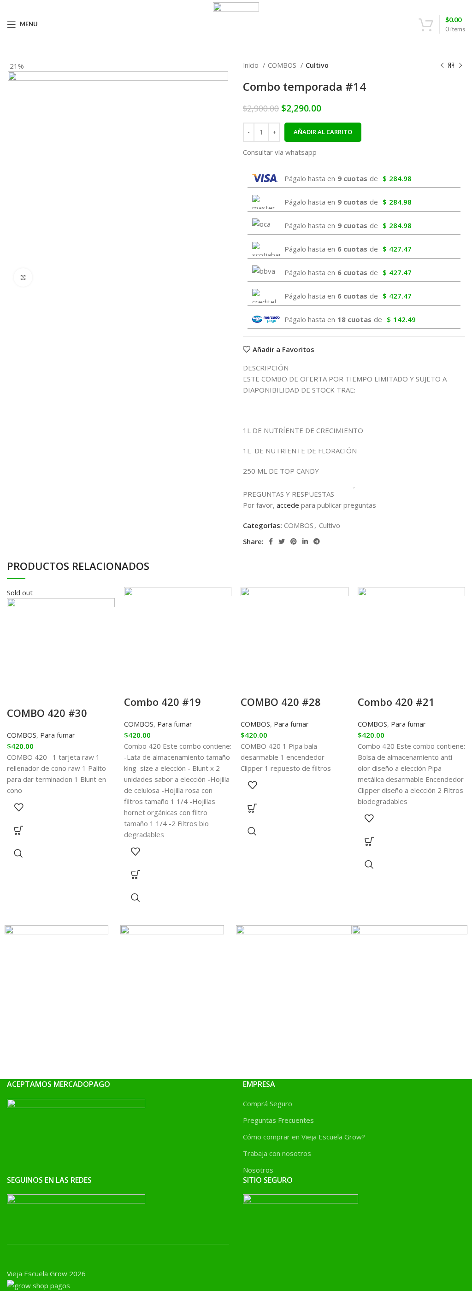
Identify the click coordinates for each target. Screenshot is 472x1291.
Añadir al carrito (323, 132)
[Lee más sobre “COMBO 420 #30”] (18, 830)
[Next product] (460, 65)
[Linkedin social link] (305, 541)
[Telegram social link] (317, 541)
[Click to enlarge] (23, 277)
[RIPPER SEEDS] (409, 998)
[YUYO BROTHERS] (56, 975)
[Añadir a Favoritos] (18, 807)
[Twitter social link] (282, 541)
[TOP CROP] (294, 961)
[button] (135, 874)
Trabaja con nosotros (277, 1153)
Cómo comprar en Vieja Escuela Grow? (304, 1136)
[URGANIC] (172, 975)
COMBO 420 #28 (281, 702)
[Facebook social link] (271, 541)
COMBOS (283, 65)
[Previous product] (442, 65)
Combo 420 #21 (396, 702)
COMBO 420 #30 (47, 713)
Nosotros (258, 1169)
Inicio (251, 65)
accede (288, 505)
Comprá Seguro (267, 1103)
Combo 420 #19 (162, 702)
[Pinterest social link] (294, 541)
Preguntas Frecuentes (278, 1120)
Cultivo (317, 65)
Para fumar (57, 734)
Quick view (18, 853)
